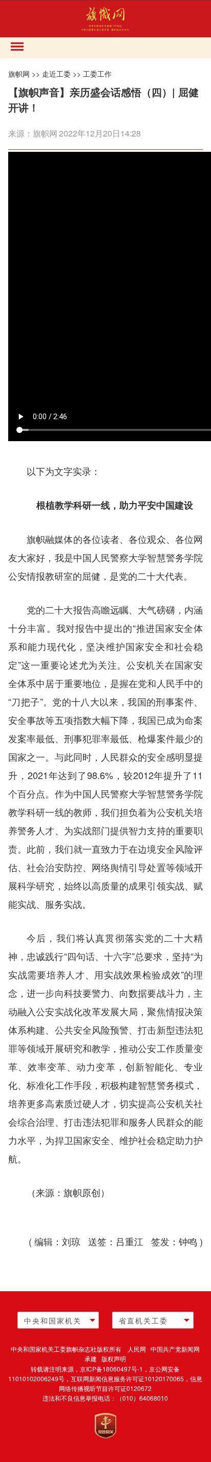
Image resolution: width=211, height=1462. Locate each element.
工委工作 (97, 73)
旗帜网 (19, 73)
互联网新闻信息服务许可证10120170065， (130, 1378)
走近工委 (56, 73)
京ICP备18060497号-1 (111, 1368)
